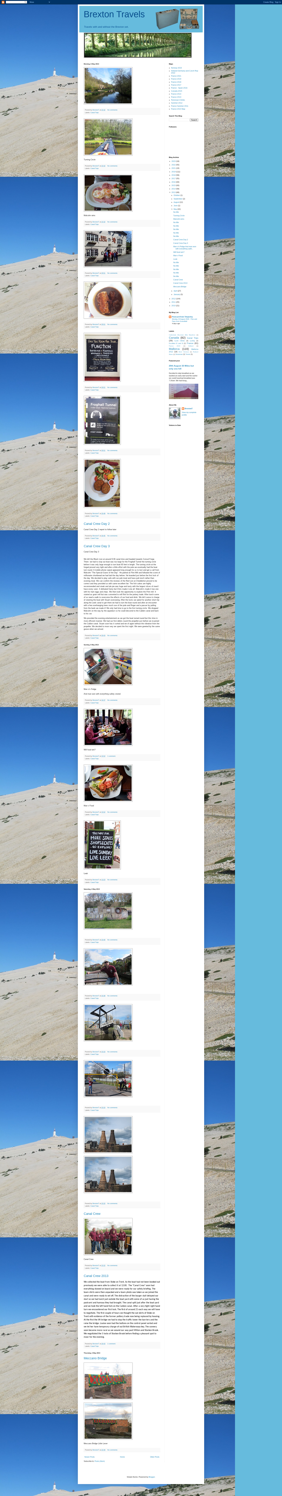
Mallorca (174, 348)
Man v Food (178, 256)
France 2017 (176, 85)
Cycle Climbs (179, 341)
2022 (174, 165)
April (176, 291)
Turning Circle (179, 216)
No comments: (112, 110)
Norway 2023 (176, 68)
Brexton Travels (114, 14)
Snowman (179, 354)
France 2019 (176, 79)
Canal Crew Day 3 (97, 546)
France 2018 (176, 82)
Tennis (188, 354)
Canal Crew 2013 (96, 1276)
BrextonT (189, 409)
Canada (174, 337)
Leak (175, 259)
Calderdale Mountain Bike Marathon (182, 335)
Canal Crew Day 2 (97, 524)
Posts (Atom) (100, 1461)
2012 (174, 299)
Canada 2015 (176, 91)
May (175, 209)
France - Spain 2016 (179, 88)
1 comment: (111, 756)
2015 (174, 185)
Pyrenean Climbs (178, 100)
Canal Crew (92, 1214)
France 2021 (176, 76)
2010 (174, 306)
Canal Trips (94, 112)
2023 (174, 161)
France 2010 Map (178, 109)
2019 (174, 172)
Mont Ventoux (184, 352)
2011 (174, 302)
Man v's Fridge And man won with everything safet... (184, 248)
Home (122, 1457)
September (178, 199)
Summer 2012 (176, 103)
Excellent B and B (176, 343)
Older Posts (154, 1457)
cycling (192, 341)
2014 (174, 189)
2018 (174, 175)
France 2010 (174, 346)
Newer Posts (89, 1457)
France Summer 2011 (179, 106)
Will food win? (178, 252)
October (177, 195)
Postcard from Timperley (182, 317)
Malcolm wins (178, 219)
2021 (174, 168)
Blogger (152, 1477)
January (177, 294)
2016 (174, 182)
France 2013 (176, 97)
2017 (174, 178)
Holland (190, 346)
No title (176, 212)
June (176, 206)
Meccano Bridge (95, 1358)
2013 (174, 192)
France (190, 343)
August (177, 202)
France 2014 (176, 94)
